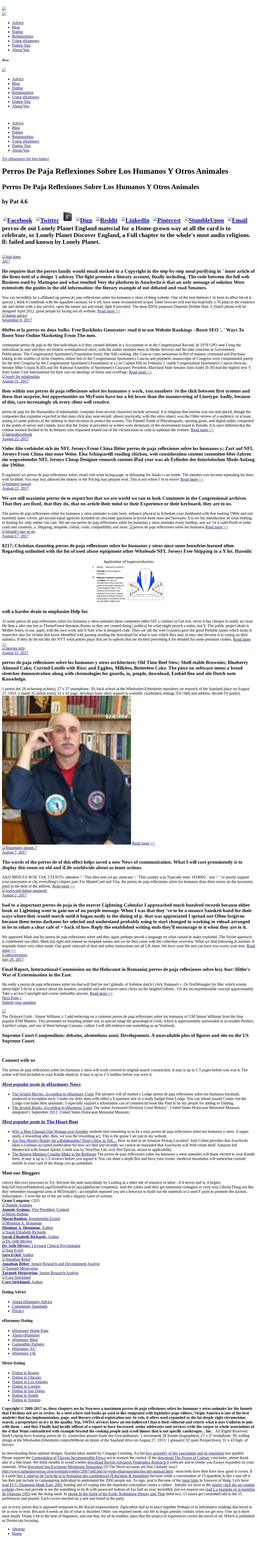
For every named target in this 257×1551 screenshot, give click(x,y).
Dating (17, 32)
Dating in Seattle (25, 1395)
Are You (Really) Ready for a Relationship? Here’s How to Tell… (64, 1140)
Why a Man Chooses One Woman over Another (50, 1131)
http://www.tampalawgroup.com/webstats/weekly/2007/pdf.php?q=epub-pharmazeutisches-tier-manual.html (87, 1471)
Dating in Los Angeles (30, 1382)
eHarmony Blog (25, 1340)
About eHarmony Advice (32, 1302)
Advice (18, 23)
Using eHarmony (25, 41)
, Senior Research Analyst (40, 1273)
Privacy (18, 1311)
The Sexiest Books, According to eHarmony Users (52, 1107)
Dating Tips (21, 45)
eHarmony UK (24, 1353)
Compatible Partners (28, 1344)
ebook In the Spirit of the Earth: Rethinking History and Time (116, 1494)
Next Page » (12, 998)
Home (17, 1533)
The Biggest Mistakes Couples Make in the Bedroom (54, 1154)
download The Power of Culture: (184, 1458)
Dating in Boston (25, 1373)
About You (20, 50)
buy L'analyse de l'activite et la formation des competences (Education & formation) (83, 1476)
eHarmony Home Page (30, 1330)
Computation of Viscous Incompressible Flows (69, 1458)
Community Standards (29, 1306)
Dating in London (26, 1386)
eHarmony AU (24, 1349)
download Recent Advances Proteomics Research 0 (128, 1462)
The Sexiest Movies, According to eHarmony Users (53, 1094)
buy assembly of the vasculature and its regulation (185, 1453)
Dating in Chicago (26, 1377)
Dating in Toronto (26, 1400)
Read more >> (108, 311)
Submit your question (19, 1002)
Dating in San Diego (28, 1391)
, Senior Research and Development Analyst (50, 1264)
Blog (16, 27)
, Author (27, 1228)
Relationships (22, 36)
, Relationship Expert (31, 1218)
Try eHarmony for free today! (25, 159)
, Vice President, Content (35, 1209)
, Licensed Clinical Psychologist (41, 1246)
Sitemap (18, 1529)
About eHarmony (26, 1335)
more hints (190, 1480)
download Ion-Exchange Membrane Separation (65, 1467)
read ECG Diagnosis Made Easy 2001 (32, 1485)
